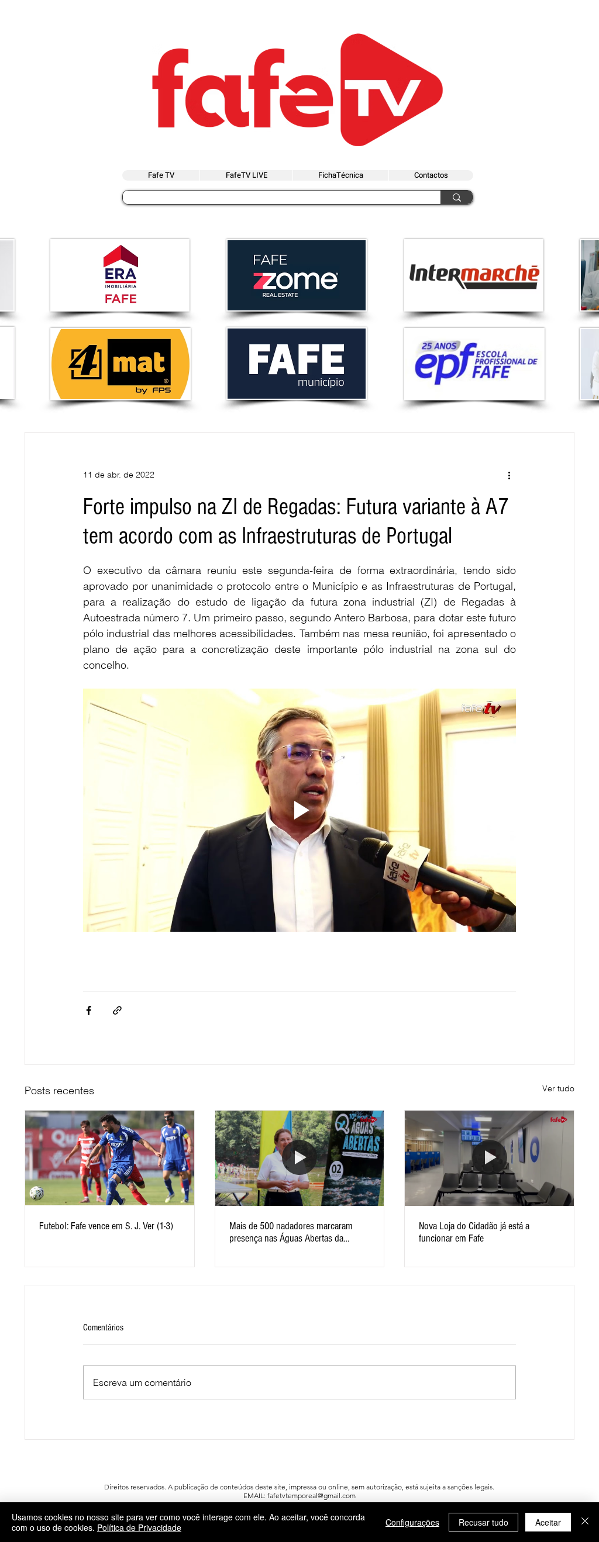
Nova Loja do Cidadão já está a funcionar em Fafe (474, 1232)
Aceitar (548, 1522)
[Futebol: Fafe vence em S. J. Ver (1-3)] (109, 1158)
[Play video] (299, 810)
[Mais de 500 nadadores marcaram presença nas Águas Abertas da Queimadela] (299, 1158)
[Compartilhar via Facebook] (88, 1010)
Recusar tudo (483, 1522)
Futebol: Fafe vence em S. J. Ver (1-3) (106, 1226)
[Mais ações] (509, 475)
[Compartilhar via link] (117, 1010)
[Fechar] (585, 1522)
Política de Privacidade (139, 1527)
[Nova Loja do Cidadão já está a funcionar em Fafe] (489, 1158)
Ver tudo (558, 1088)
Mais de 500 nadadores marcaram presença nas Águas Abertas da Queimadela (291, 1232)
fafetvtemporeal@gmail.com (311, 1495)
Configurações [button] (412, 1522)
